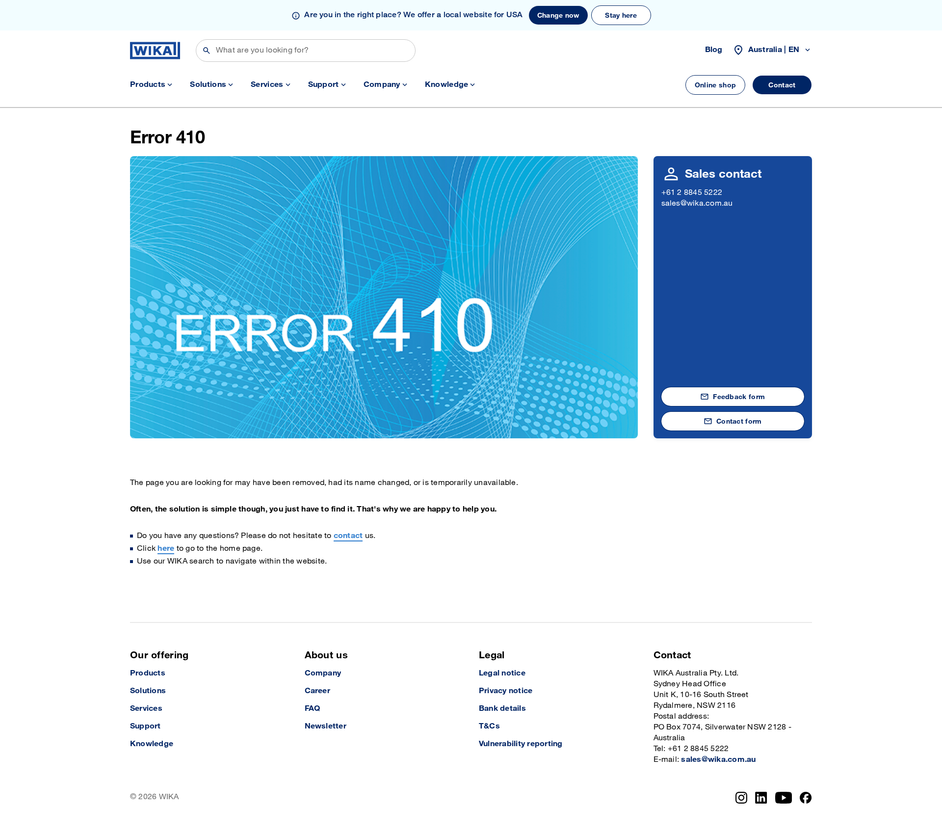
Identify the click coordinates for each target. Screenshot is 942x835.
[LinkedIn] (761, 798)
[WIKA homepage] (155, 50)
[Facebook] (806, 798)
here (165, 548)
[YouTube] (783, 798)
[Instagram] (741, 798)
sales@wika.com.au (697, 203)
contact (348, 535)
